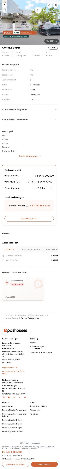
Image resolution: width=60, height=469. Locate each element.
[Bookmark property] (55, 5)
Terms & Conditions (38, 406)
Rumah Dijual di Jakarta (12, 432)
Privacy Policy (35, 410)
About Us (34, 343)
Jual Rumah (7, 406)
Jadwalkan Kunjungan (15, 464)
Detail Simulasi (29, 218)
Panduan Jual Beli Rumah (41, 353)
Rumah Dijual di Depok (11, 424)
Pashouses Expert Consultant (37, 348)
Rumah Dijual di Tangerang (14, 410)
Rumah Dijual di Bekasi (12, 420)
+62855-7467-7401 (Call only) (13, 372)
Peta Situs (34, 414)
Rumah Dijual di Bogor (11, 428)
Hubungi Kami (44, 464)
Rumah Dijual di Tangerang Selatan (14, 415)
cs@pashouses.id (9, 368)
